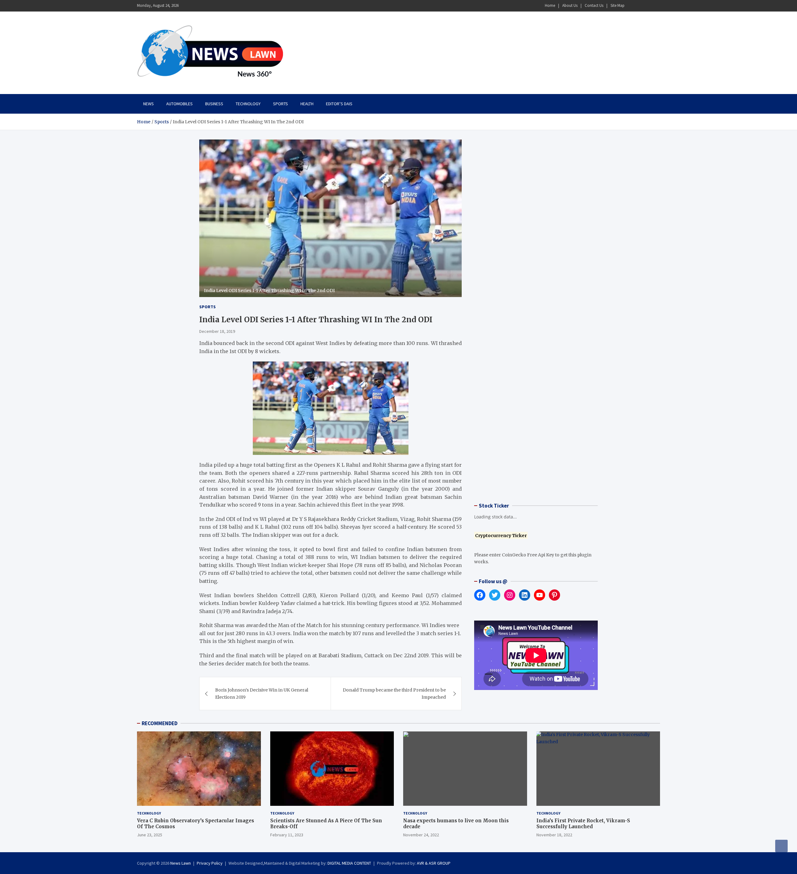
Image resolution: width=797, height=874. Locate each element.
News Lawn (180, 863)
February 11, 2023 (286, 835)
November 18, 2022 (554, 835)
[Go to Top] (781, 846)
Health (307, 103)
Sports (280, 103)
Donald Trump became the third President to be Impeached (394, 693)
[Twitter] (648, 6)
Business (214, 103)
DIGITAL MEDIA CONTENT (349, 863)
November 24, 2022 (421, 835)
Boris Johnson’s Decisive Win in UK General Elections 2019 (261, 693)
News (148, 103)
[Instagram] (640, 6)
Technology (248, 103)
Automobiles (179, 103)
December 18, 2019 (217, 331)
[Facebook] (632, 6)
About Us (570, 5)
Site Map (618, 5)
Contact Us (594, 5)
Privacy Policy (210, 863)
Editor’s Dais (339, 103)
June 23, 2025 (149, 835)
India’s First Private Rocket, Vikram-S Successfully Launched (583, 824)
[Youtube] (656, 6)
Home (550, 5)
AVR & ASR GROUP (433, 863)
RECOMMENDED (159, 723)
